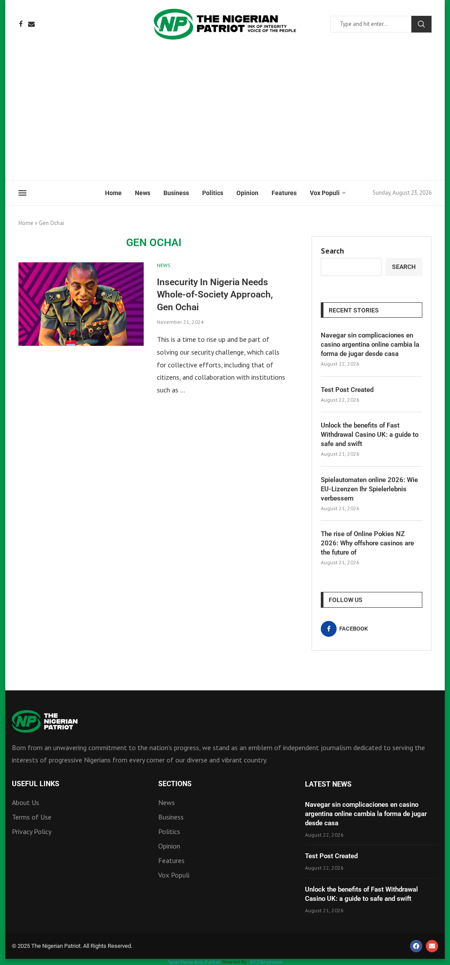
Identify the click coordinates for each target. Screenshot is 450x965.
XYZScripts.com (266, 962)
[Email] (31, 24)
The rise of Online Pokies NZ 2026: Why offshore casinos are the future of (367, 543)
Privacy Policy (31, 831)
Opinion (247, 192)
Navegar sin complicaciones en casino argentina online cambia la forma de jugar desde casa (370, 344)
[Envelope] (432, 946)
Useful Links (35, 783)
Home (113, 192)
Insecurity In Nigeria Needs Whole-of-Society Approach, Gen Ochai (215, 294)
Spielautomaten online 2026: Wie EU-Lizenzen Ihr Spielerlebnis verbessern (369, 489)
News (142, 192)
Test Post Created (347, 390)
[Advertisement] (225, 114)
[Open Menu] (22, 193)
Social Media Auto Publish (194, 962)
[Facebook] (20, 24)
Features (284, 192)
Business (176, 192)
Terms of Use (31, 816)
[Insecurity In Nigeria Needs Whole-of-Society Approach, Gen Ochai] (81, 304)
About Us (25, 802)
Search (421, 24)
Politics (212, 192)
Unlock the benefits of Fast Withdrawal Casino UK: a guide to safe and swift (369, 434)
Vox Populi (325, 192)
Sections (175, 783)
